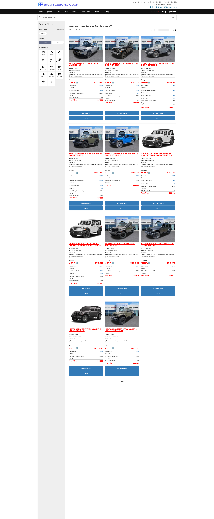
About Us (98, 12)
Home (41, 12)
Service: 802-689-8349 (154, 2)
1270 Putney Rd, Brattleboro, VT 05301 (165, 4)
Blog (107, 12)
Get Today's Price (86, 113)
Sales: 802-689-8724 (139, 2)
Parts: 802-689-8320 (170, 2)
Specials (49, 12)
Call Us (86, 118)
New (58, 12)
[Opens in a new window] (150, 7)
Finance (74, 12)
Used (66, 12)
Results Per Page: (148, 30)
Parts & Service (86, 12)
